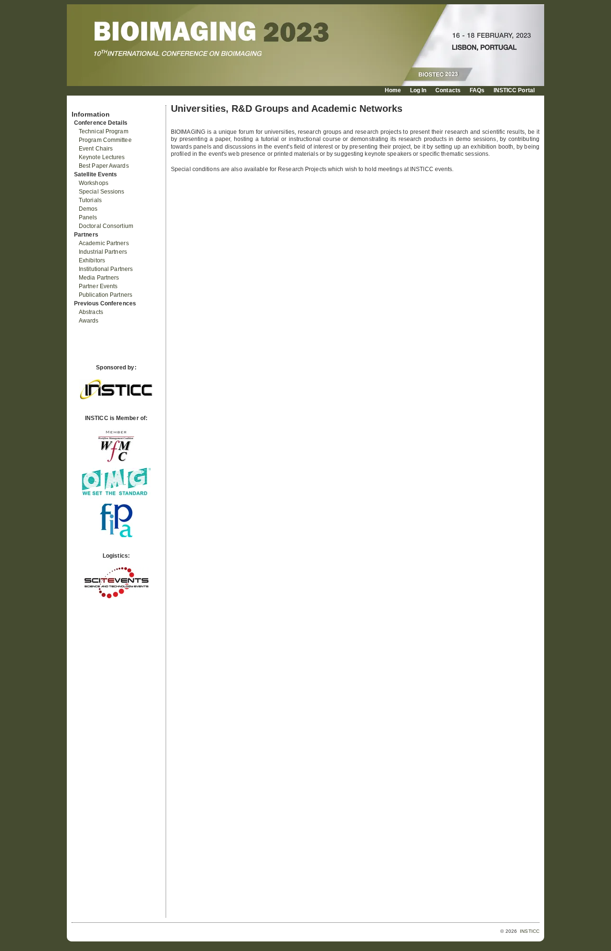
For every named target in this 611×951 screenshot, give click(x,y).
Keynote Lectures (102, 157)
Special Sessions (102, 191)
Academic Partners (104, 243)
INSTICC (529, 931)
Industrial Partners (103, 252)
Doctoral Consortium (106, 226)
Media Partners (99, 277)
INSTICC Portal (514, 90)
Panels (88, 217)
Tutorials (90, 200)
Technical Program (103, 131)
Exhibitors (92, 260)
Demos (88, 208)
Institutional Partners (106, 269)
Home (393, 90)
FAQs (477, 90)
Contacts (448, 90)
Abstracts (91, 312)
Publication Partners (105, 295)
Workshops (93, 183)
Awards (89, 320)
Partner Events (98, 286)
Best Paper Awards (104, 165)
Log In (418, 90)
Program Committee (105, 140)
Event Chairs (96, 148)
